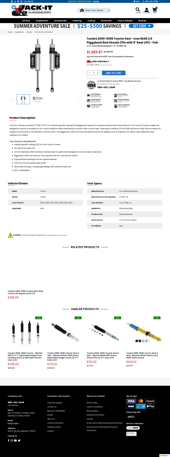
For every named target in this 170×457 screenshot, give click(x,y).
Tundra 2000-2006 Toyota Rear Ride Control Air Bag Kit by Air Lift (25, 292)
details (96, 1)
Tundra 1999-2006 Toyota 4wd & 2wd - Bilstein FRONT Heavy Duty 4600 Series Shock (142, 355)
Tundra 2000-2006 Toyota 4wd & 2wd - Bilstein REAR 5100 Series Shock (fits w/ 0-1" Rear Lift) (103, 355)
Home (10, 32)
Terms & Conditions (95, 407)
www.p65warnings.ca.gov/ (57, 235)
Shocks (29, 32)
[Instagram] (15, 1)
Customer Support (54, 403)
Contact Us (51, 407)
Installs (50, 415)
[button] (81, 65)
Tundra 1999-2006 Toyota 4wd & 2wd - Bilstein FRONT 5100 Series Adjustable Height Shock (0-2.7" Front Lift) (63, 356)
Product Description (22, 118)
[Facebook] (12, 1)
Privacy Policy (92, 403)
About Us (50, 419)
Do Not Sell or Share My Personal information (105, 423)
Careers (50, 431)
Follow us (28, 1)
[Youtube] (21, 1)
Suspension (19, 32)
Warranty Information (95, 415)
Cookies (90, 419)
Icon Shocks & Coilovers (44, 32)
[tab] (23, 117)
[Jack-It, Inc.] (34, 10)
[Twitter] (18, 1)
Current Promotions (55, 423)
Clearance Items (54, 427)
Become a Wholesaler (56, 411)
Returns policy (92, 411)
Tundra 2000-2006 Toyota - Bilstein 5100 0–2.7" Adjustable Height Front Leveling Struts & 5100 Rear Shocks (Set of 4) (25, 356)
